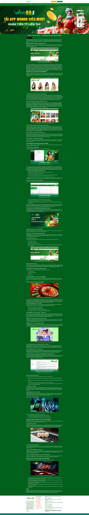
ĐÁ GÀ (47, 4)
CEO (32, 4)
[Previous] (2, 20)
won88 (48, 510)
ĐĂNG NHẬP (35, 4)
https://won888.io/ (49, 505)
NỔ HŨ (52, 4)
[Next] (86, 20)
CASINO (45, 4)
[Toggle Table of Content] (30, 37)
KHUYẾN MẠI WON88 (56, 4)
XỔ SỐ (42, 4)
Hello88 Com (28, 511)
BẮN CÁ (50, 4)
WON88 (30, 4)
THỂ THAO (39, 4)
